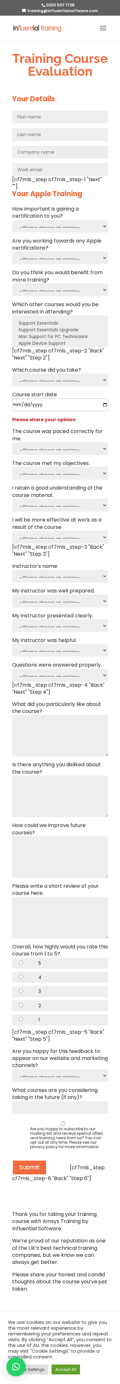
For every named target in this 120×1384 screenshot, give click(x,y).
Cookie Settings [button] (28, 1369)
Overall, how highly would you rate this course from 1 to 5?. (60, 950)
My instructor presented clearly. (52, 615)
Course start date (34, 394)
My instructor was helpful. (44, 640)
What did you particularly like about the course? (56, 708)
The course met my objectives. (51, 463)
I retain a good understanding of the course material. (57, 491)
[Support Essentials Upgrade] (60, 330)
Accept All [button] (65, 1369)
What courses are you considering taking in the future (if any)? (55, 1094)
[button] (16, 1366)
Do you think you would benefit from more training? (57, 276)
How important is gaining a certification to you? (45, 212)
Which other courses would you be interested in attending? (55, 308)
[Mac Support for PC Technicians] (60, 337)
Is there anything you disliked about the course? (56, 768)
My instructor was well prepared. (53, 590)
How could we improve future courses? (49, 829)
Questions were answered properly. (57, 665)
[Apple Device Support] (60, 343)
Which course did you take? (46, 370)
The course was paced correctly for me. (57, 435)
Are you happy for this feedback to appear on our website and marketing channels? (60, 1058)
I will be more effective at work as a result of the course (56, 523)
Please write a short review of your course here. (55, 890)
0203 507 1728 (60, 5)
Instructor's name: (35, 566)
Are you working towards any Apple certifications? (56, 244)
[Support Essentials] (60, 323)
